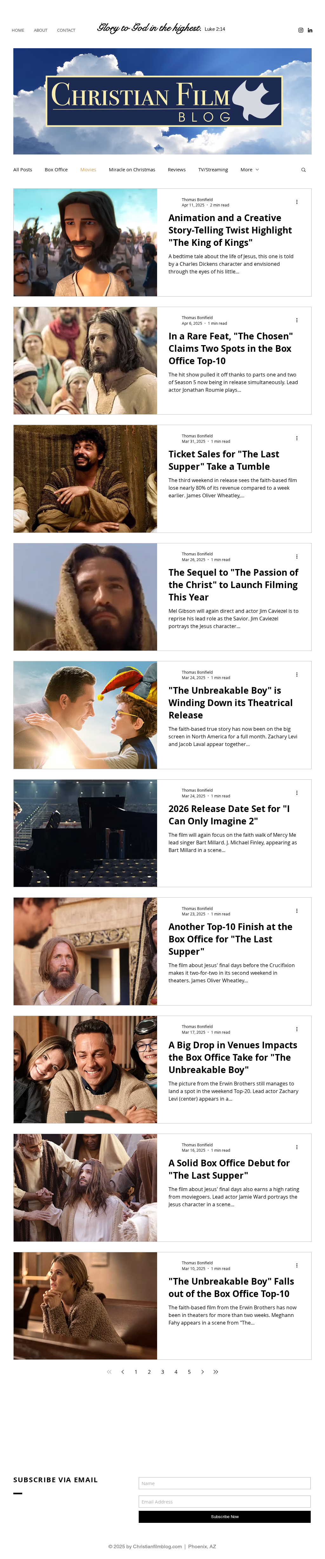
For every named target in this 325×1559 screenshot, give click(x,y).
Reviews (177, 169)
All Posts (22, 169)
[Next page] (202, 1372)
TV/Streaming (213, 169)
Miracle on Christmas (132, 169)
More (246, 169)
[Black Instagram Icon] (301, 30)
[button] (304, 170)
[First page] (109, 1372)
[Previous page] (122, 1372)
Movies (88, 169)
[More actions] (299, 202)
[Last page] (216, 1372)
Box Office (56, 169)
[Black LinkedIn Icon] (310, 30)
